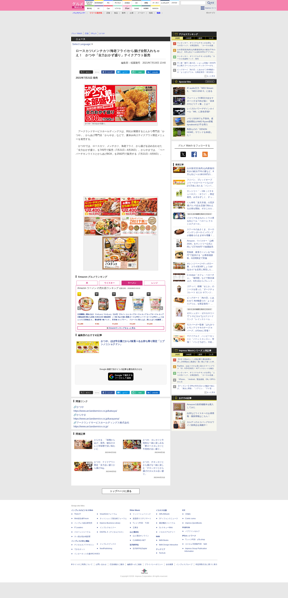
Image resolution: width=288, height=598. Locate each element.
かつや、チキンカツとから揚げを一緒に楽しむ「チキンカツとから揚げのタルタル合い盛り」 (153, 468)
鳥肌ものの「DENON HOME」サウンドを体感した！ (199, 132)
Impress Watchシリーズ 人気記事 (195, 350)
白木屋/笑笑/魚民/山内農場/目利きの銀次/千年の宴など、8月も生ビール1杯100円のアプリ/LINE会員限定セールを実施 (196, 52)
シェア (110, 72)
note (140, 72)
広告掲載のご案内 (117, 564)
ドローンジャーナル (82, 532)
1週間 (200, 38)
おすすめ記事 (185, 398)
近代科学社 (134, 545)
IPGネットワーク (189, 536)
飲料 (124, 13)
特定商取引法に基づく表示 (206, 564)
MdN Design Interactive (168, 545)
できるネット (79, 549)
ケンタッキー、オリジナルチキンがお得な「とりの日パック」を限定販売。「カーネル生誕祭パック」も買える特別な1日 (196, 45)
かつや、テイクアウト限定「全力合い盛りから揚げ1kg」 (104, 465)
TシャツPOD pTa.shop (195, 539)
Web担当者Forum (81, 518)
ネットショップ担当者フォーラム (113, 518)
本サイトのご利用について (82, 564)
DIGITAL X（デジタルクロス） (112, 532)
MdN (158, 536)
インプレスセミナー (108, 527)
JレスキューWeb (166, 527)
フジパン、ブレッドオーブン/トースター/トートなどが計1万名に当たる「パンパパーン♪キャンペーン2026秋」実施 (200, 185)
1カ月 (211, 38)
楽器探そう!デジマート (142, 518)
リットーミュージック (142, 514)
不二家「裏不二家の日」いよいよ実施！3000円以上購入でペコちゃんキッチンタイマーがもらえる (196, 65)
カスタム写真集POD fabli (196, 544)
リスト (96, 72)
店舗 (108, 13)
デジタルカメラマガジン (84, 545)
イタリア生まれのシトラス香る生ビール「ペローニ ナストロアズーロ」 (200, 221)
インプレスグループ (184, 564)
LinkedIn (155, 72)
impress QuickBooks (193, 523)
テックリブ (160, 549)
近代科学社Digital (140, 548)
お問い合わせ (101, 564)
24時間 (188, 38)
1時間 (177, 38)
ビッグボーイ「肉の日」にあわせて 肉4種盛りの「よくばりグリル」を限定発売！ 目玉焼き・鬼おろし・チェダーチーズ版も (196, 72)
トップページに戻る (121, 491)
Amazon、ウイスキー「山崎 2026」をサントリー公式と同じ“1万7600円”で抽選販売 (200, 244)
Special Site (185, 82)
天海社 (188, 514)
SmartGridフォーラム (108, 514)
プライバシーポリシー (154, 564)
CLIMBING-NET (139, 540)
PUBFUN (186, 527)
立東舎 (135, 527)
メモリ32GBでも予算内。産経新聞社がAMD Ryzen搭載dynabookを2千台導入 (200, 121)
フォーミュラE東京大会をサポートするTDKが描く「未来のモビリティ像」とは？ (200, 101)
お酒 (131, 13)
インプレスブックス (108, 544)
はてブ (125, 72)
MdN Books (163, 540)
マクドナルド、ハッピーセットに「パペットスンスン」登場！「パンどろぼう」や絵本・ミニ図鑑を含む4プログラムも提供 (200, 342)
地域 (151, 13)
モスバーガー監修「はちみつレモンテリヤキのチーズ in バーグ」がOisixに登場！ (200, 327)
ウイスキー (109, 283)
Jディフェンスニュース (168, 518)
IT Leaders (78, 527)
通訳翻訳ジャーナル (167, 523)
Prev (79, 308)
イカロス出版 (161, 510)
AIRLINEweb (164, 514)
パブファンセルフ (192, 531)
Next (161, 308)
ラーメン (132, 283)
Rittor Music (135, 510)
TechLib (162, 553)
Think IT (77, 514)
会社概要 (169, 564)
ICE (183, 510)
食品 (116, 13)
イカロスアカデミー (167, 532)
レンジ (154, 283)
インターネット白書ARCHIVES (87, 554)
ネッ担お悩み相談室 (82, 536)
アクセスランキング (188, 34)
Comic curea (190, 518)
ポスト (88, 72)
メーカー (141, 13)
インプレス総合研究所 (83, 523)
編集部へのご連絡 (134, 564)
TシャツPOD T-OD (141, 523)
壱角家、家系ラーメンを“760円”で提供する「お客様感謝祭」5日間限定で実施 (200, 255)
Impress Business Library (110, 523)
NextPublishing (106, 548)
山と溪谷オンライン (141, 536)
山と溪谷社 (134, 532)
